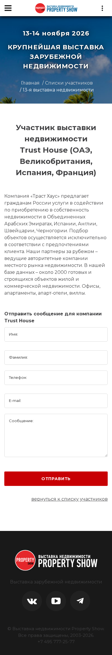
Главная (30, 83)
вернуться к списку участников (69, 499)
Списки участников (69, 83)
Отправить (56, 478)
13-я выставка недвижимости (58, 90)
